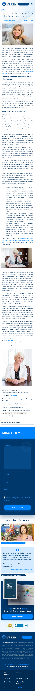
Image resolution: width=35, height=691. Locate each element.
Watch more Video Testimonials (11, 543)
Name (6, 475)
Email (6, 482)
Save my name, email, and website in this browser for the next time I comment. (17, 498)
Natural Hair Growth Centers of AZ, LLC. (17, 664)
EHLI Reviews (6, 673)
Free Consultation (23, 4)
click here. (26, 658)
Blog (3, 10)
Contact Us (7, 682)
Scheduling (18, 673)
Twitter (26, 678)
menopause (8, 413)
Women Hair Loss (7, 416)
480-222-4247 (9, 341)
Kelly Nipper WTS (9, 20)
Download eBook (17, 616)
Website (6, 489)
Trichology (18, 687)
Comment (7, 445)
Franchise (7, 678)
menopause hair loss (20, 413)
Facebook (18, 678)
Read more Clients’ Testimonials (11, 575)
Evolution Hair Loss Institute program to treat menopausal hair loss (17, 240)
